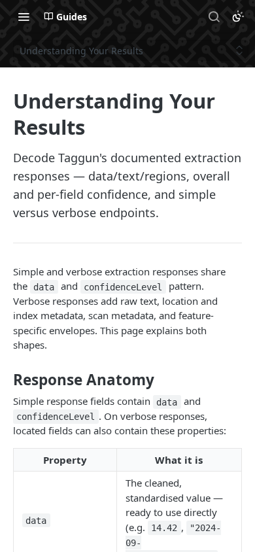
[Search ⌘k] (213, 16)
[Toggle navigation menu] (23, 16)
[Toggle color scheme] (238, 16)
